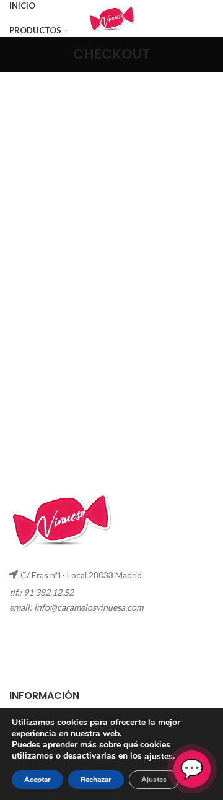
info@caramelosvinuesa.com (88, 607)
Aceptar (37, 780)
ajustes (158, 756)
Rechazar (96, 780)
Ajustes (154, 780)
